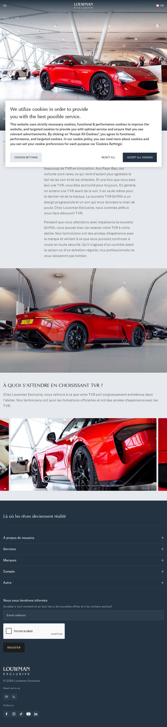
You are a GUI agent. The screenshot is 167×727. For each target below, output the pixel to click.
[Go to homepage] (83, 5)
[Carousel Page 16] (117, 485)
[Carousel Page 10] (88, 485)
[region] (83, 133)
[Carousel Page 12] (98, 485)
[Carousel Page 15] (112, 485)
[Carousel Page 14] (108, 485)
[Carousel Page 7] (73, 485)
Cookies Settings (25, 157)
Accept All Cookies (140, 157)
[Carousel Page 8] (78, 485)
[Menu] (6, 5)
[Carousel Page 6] (68, 485)
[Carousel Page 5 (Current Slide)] (64, 485)
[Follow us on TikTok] (21, 714)
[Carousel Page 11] (93, 485)
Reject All (108, 157)
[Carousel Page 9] (83, 485)
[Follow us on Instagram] (14, 714)
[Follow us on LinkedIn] (36, 714)
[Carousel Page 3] (54, 485)
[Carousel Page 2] (49, 485)
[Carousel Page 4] (59, 485)
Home (6, 18)
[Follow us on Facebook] (6, 714)
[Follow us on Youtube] (28, 714)
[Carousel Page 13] (103, 485)
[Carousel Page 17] (122, 485)
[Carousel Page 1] (44, 485)
